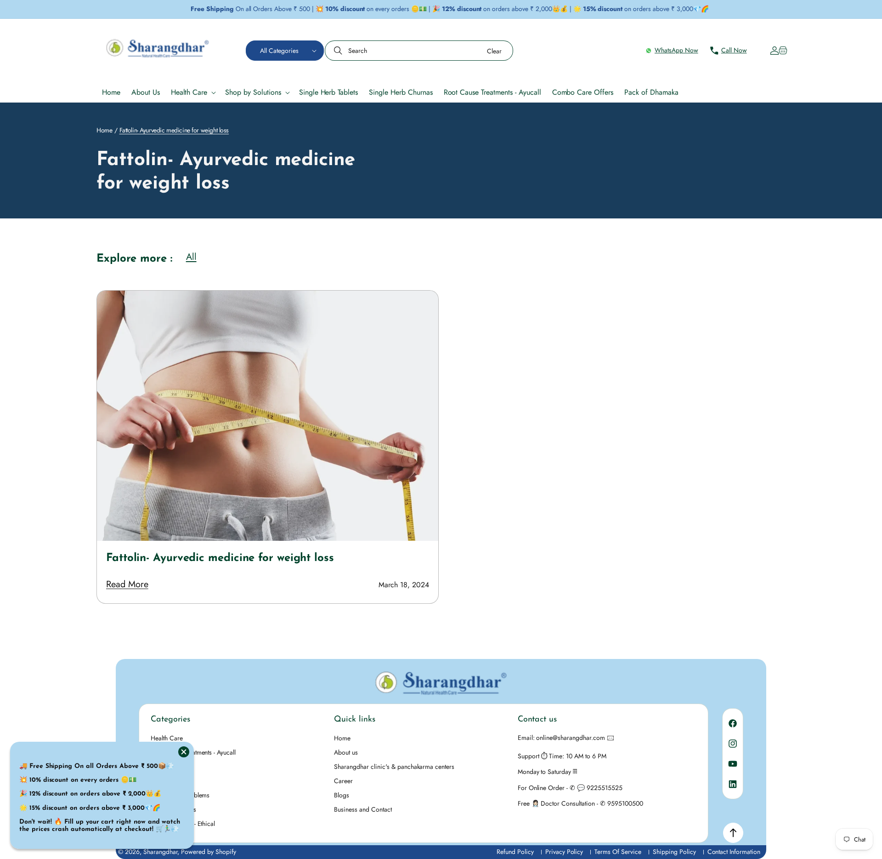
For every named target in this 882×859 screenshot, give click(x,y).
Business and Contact (362, 809)
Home (104, 130)
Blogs (341, 795)
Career (343, 780)
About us (346, 752)
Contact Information (733, 852)
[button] (285, 50)
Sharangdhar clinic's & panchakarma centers (394, 766)
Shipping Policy (674, 852)
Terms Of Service (617, 852)
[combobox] (419, 50)
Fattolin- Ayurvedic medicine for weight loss (220, 558)
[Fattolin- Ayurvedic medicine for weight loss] (267, 416)
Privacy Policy (564, 852)
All (191, 257)
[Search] (339, 50)
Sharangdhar (160, 851)
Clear (494, 51)
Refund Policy (515, 852)
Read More (127, 584)
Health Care (167, 738)
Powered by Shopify (208, 851)
